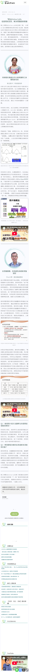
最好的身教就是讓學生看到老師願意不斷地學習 (12, 597)
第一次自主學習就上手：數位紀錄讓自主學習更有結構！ (14, 573)
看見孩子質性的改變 (6, 606)
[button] (13, 509)
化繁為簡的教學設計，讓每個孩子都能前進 (11, 586)
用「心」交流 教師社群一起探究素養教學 (10, 617)
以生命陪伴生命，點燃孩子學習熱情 (9, 571)
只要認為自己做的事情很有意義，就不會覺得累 (12, 591)
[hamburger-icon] (25, 2)
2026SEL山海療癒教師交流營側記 (9, 549)
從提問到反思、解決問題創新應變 (9, 614)
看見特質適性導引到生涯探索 (8, 609)
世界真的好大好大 (5, 612)
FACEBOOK (11, 621)
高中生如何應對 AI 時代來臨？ (8, 554)
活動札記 (10, 546)
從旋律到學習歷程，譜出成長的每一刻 (10, 576)
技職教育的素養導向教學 (7, 559)
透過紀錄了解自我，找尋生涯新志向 (9, 594)
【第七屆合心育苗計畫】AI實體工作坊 (10, 551)
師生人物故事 (11, 583)
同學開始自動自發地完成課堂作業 (9, 579)
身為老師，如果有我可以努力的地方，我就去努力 (12, 589)
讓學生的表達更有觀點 (6, 557)
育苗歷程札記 (11, 564)
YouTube (10, 653)
